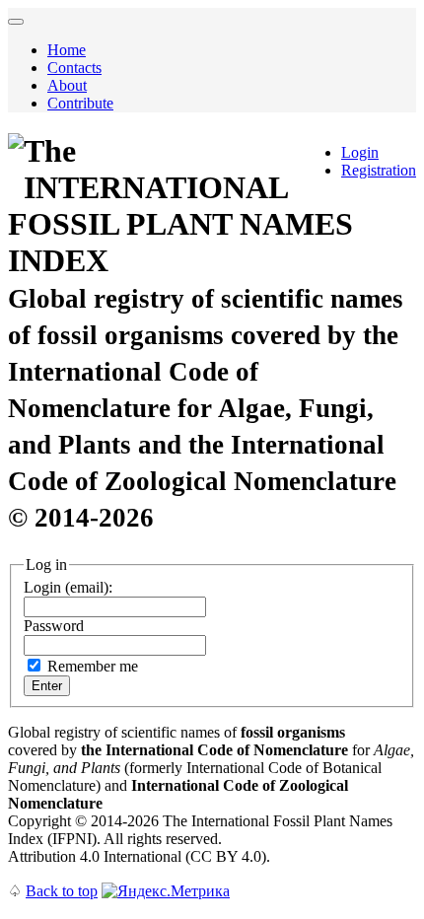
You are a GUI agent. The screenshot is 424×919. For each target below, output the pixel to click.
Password (54, 625)
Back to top (62, 891)
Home (66, 49)
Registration (378, 170)
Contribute (80, 103)
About (67, 85)
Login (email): (68, 587)
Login (360, 152)
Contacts (74, 67)
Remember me (92, 666)
